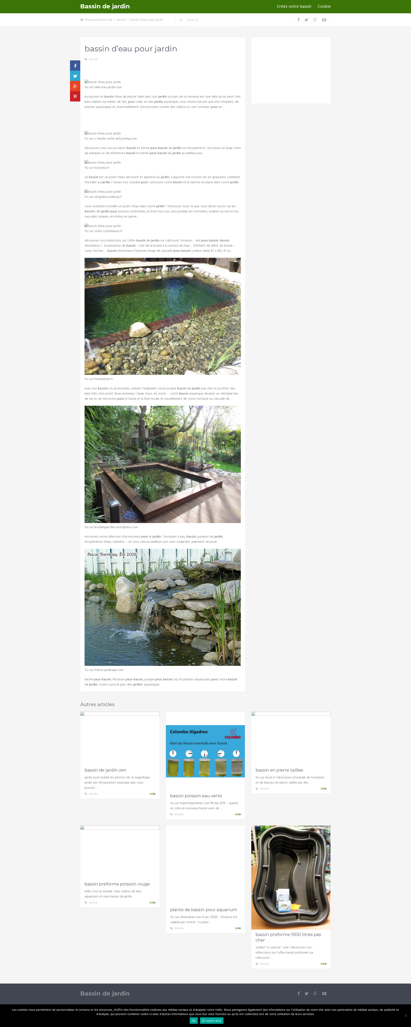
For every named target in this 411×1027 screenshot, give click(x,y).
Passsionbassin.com (98, 19)
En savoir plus (212, 1020)
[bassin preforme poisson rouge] (119, 852)
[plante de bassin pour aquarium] (205, 865)
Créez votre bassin (294, 6)
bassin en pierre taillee (279, 770)
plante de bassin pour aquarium (203, 909)
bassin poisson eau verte (196, 795)
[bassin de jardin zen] (119, 738)
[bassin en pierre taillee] (291, 738)
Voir (153, 794)
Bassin (121, 19)
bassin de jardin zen (105, 770)
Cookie (324, 6)
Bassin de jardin (105, 6)
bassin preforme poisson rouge (117, 884)
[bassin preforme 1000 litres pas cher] (291, 878)
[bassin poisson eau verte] (205, 751)
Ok (194, 1020)
